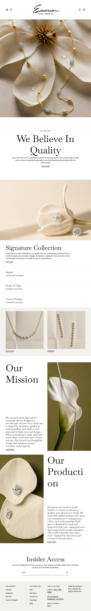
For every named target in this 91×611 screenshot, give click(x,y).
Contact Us (34, 597)
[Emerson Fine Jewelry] (45, 10)
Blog (31, 603)
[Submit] (67, 572)
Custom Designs (12, 600)
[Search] (11, 10)
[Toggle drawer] (7, 10)
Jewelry (8, 590)
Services (9, 597)
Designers (9, 593)
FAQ (31, 590)
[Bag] (84, 10)
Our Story (33, 593)
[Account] (80, 10)
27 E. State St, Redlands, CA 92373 (55, 597)
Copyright (33, 600)
